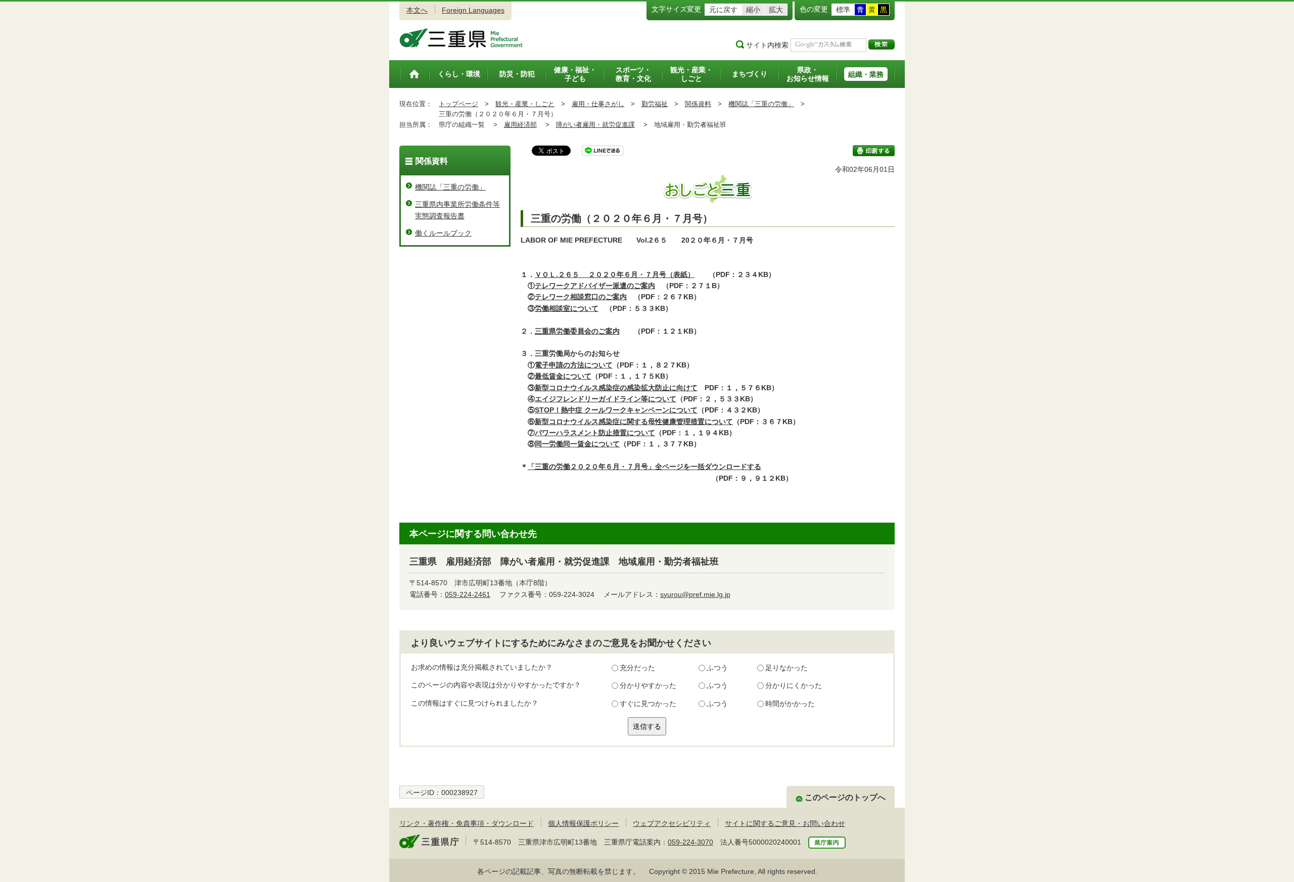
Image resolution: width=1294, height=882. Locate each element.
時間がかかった (790, 704)
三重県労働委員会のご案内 (577, 331)
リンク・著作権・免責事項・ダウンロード (466, 823)
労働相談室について (566, 308)
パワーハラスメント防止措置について (595, 433)
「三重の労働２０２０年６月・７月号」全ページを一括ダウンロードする (644, 466)
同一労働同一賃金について (577, 444)
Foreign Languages (473, 10)
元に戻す (723, 10)
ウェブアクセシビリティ (672, 823)
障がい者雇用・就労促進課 (595, 124)
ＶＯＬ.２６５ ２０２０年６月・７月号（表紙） (615, 274)
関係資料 (698, 104)
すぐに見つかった (648, 704)
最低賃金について (563, 376)
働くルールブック (443, 233)
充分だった (637, 668)
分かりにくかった (793, 685)
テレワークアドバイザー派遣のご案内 (595, 286)
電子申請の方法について (574, 365)
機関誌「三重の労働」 (761, 104)
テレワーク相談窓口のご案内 (581, 297)
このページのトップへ (845, 797)
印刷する (874, 150)
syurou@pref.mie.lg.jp (695, 594)
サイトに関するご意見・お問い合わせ (785, 823)
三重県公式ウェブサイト (461, 38)
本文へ (417, 10)
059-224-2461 (467, 594)
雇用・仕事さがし (598, 104)
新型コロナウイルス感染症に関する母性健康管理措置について (634, 421)
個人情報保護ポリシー (583, 823)
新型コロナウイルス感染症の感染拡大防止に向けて (616, 388)
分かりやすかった (648, 685)
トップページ (458, 104)
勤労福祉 (654, 104)
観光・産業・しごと (524, 104)
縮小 (753, 10)
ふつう (717, 668)
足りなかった (786, 668)
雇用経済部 (520, 124)
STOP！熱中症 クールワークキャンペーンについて (616, 410)
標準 (843, 10)
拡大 (776, 10)
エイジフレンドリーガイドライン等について (605, 399)
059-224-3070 (690, 842)
